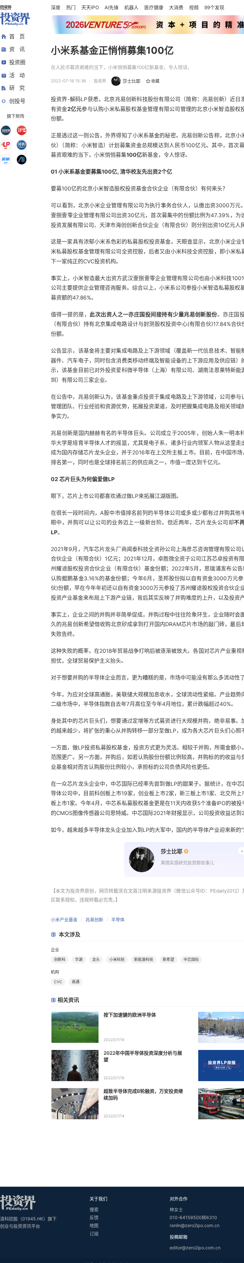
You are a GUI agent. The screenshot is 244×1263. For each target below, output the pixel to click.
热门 (71, 7)
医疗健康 (153, 7)
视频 (194, 7)
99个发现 (214, 7)
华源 (79, 959)
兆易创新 (94, 919)
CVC (58, 981)
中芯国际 (191, 959)
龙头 (96, 959)
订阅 (94, 1233)
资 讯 (17, 49)
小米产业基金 (64, 919)
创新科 (59, 959)
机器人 (131, 7)
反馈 (94, 1217)
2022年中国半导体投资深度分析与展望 (143, 1056)
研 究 (17, 88)
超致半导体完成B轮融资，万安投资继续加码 (143, 1094)
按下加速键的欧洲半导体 (130, 1015)
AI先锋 (112, 7)
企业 (55, 949)
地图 (94, 1225)
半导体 (118, 919)
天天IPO (90, 7)
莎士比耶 (131, 81)
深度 (55, 7)
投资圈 (17, 62)
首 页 (17, 36)
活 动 (17, 75)
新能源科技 (143, 959)
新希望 (168, 959)
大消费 (176, 7)
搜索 (94, 1209)
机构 (55, 971)
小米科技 (117, 959)
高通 (75, 981)
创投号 (17, 101)
